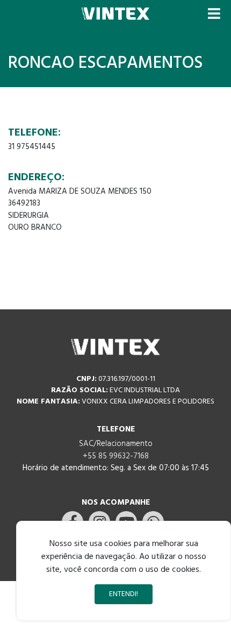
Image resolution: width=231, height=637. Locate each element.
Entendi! (123, 594)
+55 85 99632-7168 (116, 456)
